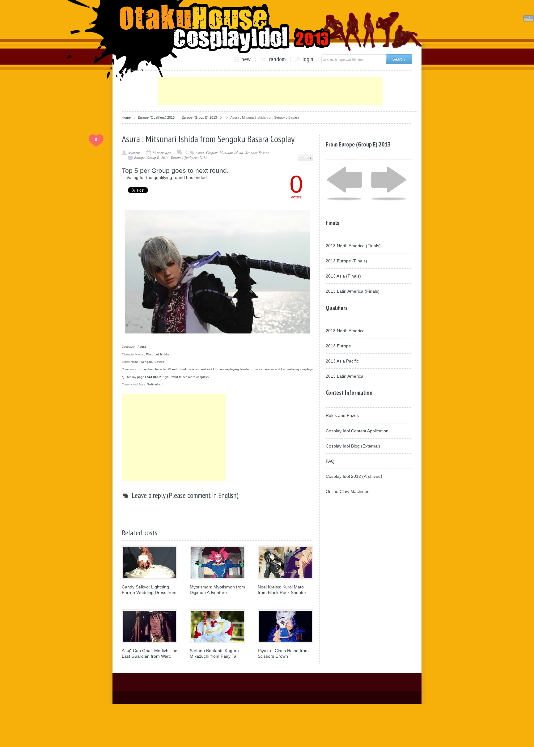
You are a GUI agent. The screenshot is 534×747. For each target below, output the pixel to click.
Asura (200, 152)
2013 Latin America (344, 376)
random (277, 59)
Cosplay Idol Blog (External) (353, 446)
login (308, 59)
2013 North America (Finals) (353, 245)
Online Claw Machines (347, 491)
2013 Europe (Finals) (346, 260)
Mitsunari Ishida (231, 152)
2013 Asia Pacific (342, 361)
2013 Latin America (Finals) (352, 291)
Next (309, 158)
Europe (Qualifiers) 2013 (156, 117)
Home (126, 117)
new (246, 59)
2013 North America (345, 330)
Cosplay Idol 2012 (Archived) (354, 476)
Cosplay (212, 152)
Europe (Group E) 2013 (199, 117)
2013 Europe (338, 345)
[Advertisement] (270, 91)
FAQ (330, 461)
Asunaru (134, 152)
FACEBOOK (153, 377)
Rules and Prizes (342, 415)
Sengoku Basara (257, 152)
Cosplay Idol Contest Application (357, 430)
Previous (302, 158)
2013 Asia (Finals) (343, 276)
